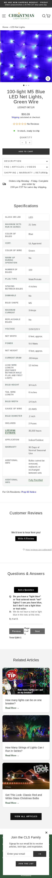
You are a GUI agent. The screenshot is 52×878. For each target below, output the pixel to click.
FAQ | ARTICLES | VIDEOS (20, 167)
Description (12, 161)
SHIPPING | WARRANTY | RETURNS (25, 173)
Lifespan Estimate (10, 431)
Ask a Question (26, 590)
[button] (20, 124)
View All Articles (26, 816)
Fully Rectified (36, 480)
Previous (16, 631)
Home (5, 27)
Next (37, 631)
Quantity (26, 137)
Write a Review (26, 538)
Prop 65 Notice (28, 492)
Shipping (15, 117)
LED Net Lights (17, 27)
